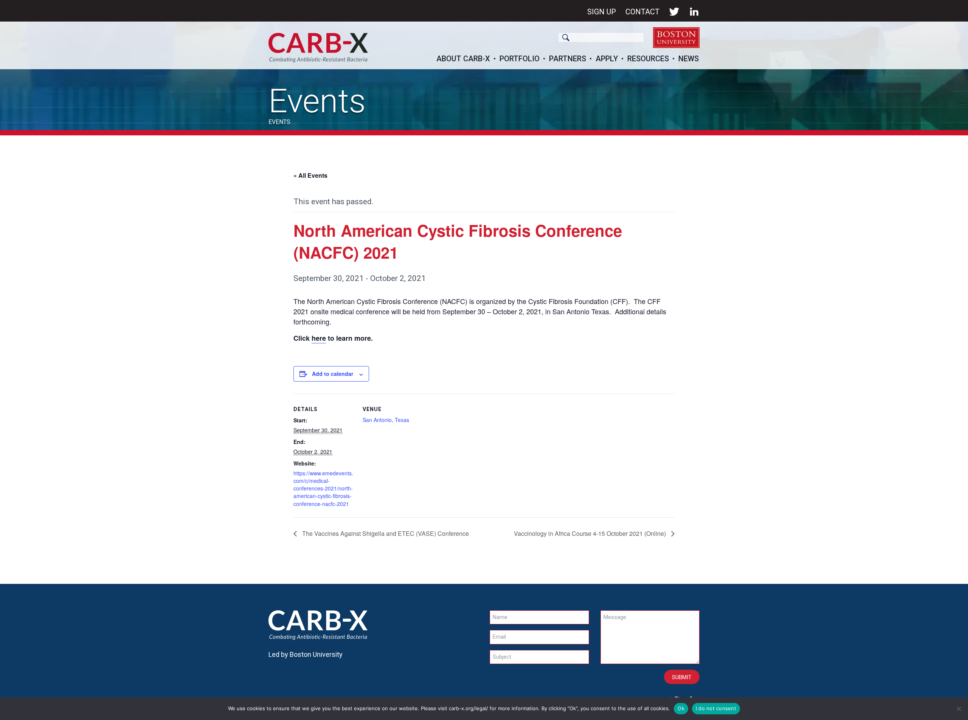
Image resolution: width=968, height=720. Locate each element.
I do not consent (716, 708)
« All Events (310, 175)
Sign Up (601, 11)
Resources (648, 58)
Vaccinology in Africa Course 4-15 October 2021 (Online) (590, 533)
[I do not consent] (958, 708)
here (319, 338)
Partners (567, 58)
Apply (607, 58)
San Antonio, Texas (386, 420)
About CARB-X (463, 58)
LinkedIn (694, 11)
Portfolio (520, 58)
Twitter (674, 11)
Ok (681, 708)
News (688, 58)
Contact (642, 11)
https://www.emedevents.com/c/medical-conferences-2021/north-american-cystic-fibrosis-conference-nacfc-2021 (323, 488)
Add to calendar (332, 373)
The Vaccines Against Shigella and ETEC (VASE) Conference (385, 533)
